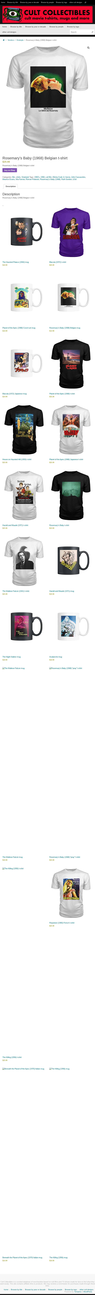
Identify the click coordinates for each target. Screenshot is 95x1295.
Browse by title (12, 2)
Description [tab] (11, 186)
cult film (49, 177)
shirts (18, 177)
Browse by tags (61, 2)
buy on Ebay (9, 170)
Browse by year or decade (29, 2)
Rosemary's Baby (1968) (50, 179)
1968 (43, 177)
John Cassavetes (78, 177)
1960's (37, 177)
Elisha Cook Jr (58, 177)
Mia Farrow (20, 179)
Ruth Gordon (66, 179)
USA (75, 179)
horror (67, 177)
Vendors (11, 40)
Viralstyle (20, 40)
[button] (88, 48)
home (3, 2)
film (13, 177)
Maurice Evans (8, 179)
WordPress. (88, 1292)
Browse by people (47, 2)
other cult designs (75, 2)
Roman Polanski (32, 179)
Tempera (77, 1292)
